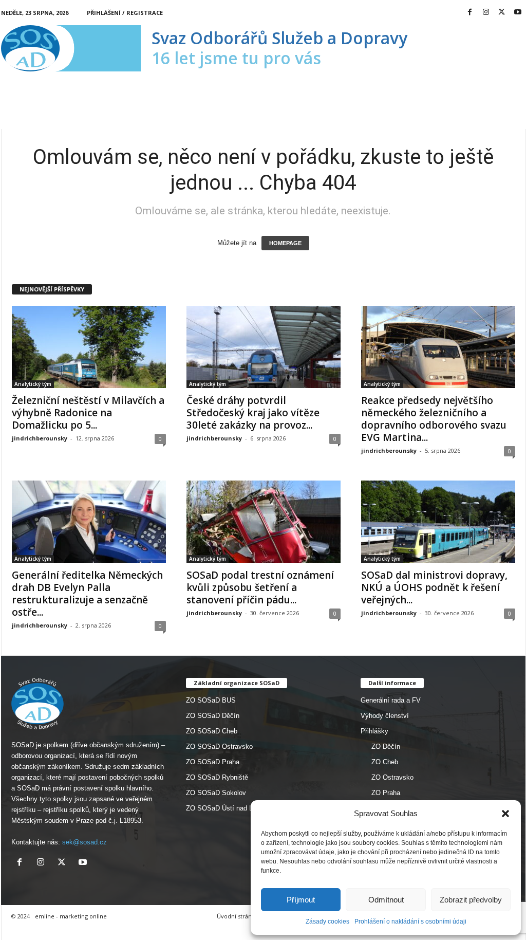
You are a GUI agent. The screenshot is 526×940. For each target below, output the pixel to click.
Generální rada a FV (391, 700)
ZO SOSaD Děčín (212, 716)
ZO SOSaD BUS (211, 700)
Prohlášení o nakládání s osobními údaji (410, 921)
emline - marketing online (71, 916)
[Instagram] (486, 12)
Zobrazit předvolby (471, 899)
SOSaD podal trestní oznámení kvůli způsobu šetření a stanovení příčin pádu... (260, 587)
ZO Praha (385, 793)
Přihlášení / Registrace (125, 12)
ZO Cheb (384, 762)
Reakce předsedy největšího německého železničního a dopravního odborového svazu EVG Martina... (433, 419)
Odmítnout (386, 899)
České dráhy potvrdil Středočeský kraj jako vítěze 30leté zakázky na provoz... (253, 413)
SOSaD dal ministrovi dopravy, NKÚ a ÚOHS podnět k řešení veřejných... (434, 587)
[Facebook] (470, 12)
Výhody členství (385, 716)
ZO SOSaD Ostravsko (219, 746)
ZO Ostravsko (392, 777)
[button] (505, 813)
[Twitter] (502, 12)
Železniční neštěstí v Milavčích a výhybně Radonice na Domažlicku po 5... (88, 413)
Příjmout (301, 899)
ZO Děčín (385, 746)
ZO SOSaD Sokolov (216, 793)
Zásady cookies (327, 921)
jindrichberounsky (39, 438)
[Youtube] (518, 12)
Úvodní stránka (237, 916)
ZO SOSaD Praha (212, 762)
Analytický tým (32, 384)
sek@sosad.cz (84, 842)
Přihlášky (374, 731)
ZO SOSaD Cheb (211, 731)
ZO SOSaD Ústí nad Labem (227, 808)
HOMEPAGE (285, 243)
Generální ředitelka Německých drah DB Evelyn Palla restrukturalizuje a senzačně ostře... (87, 593)
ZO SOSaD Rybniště (217, 777)
